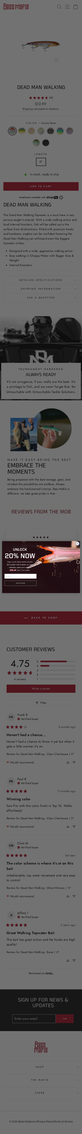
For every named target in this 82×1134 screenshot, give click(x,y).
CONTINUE (20, 583)
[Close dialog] (77, 543)
